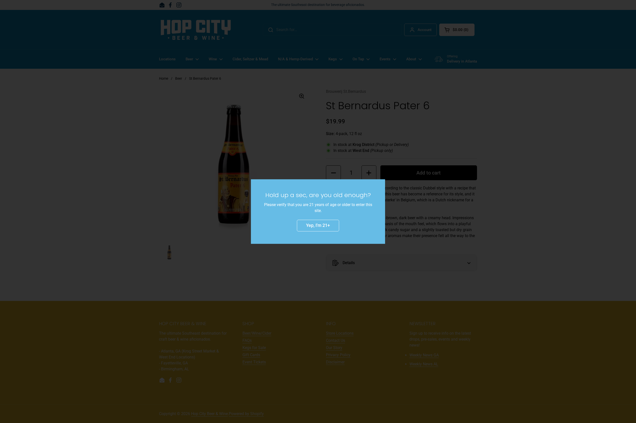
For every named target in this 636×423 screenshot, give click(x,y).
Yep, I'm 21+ (318, 225)
